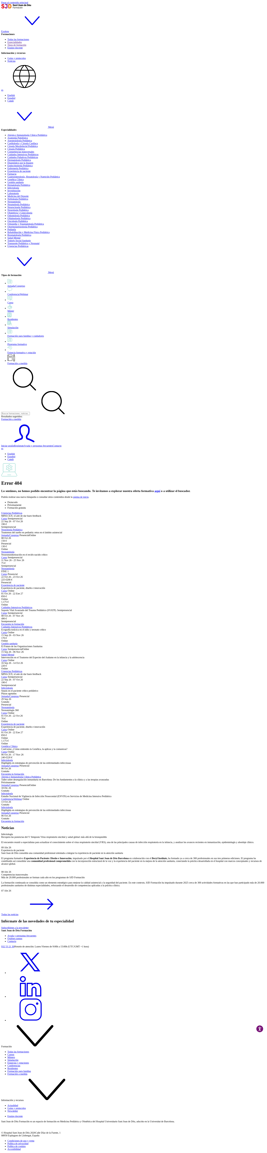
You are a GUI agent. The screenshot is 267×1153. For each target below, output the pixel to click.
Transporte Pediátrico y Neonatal (23, 243)
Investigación (13, 190)
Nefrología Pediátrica (17, 199)
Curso (4, 518)
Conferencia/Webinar (11, 799)
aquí (157, 491)
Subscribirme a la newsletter (15, 927)
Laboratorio (13, 193)
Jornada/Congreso (10, 535)
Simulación (12, 1060)
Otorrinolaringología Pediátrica (22, 226)
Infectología (13, 188)
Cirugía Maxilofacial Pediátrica (22, 146)
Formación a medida (17, 363)
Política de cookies (16, 1146)
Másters (11, 1057)
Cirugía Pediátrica (16, 149)
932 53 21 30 (7, 946)
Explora (5, 31)
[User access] (24, 443)
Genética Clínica (15, 179)
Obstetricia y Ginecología (19, 213)
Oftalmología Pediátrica (18, 218)
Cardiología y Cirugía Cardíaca (22, 143)
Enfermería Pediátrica (17, 168)
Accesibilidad (14, 1149)
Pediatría (11, 229)
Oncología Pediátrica (17, 221)
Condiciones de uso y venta (20, 1140)
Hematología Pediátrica (18, 185)
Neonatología (14, 201)
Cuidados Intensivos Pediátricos (22, 154)
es (2, 90)
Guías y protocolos (16, 58)
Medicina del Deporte (18, 196)
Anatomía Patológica (17, 138)
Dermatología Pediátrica (19, 160)
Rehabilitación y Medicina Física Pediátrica (28, 232)
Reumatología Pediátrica (19, 235)
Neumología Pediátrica (18, 204)
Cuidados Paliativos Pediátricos (22, 157)
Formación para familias (19, 1071)
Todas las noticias (9, 914)
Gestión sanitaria (15, 182)
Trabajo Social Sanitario (19, 240)
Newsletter (12, 1111)
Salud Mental (13, 237)
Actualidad (12, 1105)
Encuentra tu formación (12, 624)
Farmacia (11, 174)
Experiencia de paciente (19, 171)
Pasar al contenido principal (14, 2)
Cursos (10, 1054)
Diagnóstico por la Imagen (20, 163)
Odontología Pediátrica (18, 215)
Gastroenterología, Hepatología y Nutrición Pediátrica (33, 176)
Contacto (57, 445)
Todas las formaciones (18, 39)
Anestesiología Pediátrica (19, 140)
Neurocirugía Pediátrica (18, 207)
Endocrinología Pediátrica (20, 165)
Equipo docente (15, 47)
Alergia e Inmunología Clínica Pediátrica (27, 135)
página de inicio (81, 497)
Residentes (12, 1068)
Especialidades (14, 42)
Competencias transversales (20, 151)
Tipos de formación (16, 45)
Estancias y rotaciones (18, 1063)
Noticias (11, 61)
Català (10, 101)
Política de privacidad (17, 1143)
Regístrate (19, 445)
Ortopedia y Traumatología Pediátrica (25, 224)
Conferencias (13, 1065)
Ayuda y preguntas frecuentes (38, 445)
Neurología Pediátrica (18, 210)
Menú (51, 127)
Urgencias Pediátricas (17, 246)
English (11, 95)
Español (11, 98)
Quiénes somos (14, 938)
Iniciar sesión (7, 445)
